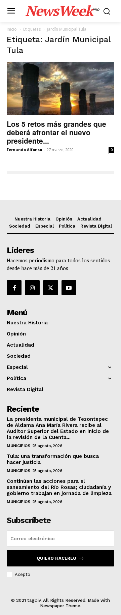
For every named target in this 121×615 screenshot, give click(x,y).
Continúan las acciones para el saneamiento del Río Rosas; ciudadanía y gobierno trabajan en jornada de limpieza (59, 487)
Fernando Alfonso (24, 149)
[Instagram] (32, 287)
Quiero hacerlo (56, 558)
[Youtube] (69, 287)
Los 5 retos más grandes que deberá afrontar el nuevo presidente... (56, 132)
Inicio (12, 29)
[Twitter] (50, 287)
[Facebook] (14, 287)
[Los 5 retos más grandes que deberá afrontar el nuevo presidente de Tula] (60, 88)
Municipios (18, 445)
